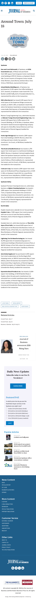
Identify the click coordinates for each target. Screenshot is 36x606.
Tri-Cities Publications (8, 550)
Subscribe (18, 386)
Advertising (5, 526)
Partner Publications (8, 511)
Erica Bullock (13, 55)
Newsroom (5, 506)
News (3, 482)
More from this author (24, 357)
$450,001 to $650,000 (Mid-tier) (18, 413)
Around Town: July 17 (6, 319)
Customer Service (10, 518)
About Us (4, 540)
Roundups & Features (8, 490)
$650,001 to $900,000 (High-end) (18, 416)
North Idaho (25, 306)
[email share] (13, 59)
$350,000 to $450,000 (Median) (18, 411)
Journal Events (6, 545)
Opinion (4, 492)
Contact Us (5, 542)
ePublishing (28, 596)
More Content (8, 499)
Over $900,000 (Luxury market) (18, 418)
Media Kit (4, 530)
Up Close (4, 487)
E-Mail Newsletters (7, 504)
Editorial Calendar (7, 521)
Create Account (29, 3)
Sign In (19, 3)
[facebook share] (10, 59)
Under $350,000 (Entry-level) (17, 408)
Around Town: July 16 (6, 322)
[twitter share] (6, 59)
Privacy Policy (6, 547)
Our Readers (5, 523)
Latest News (5, 303)
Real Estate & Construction (9, 306)
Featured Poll (12, 397)
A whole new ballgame (21, 437)
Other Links (7, 537)
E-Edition (4, 501)
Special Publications (8, 509)
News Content (8, 479)
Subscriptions (6, 528)
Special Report (17, 303)
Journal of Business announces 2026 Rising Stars (21, 467)
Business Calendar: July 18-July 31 (10, 324)
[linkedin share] (2, 59)
